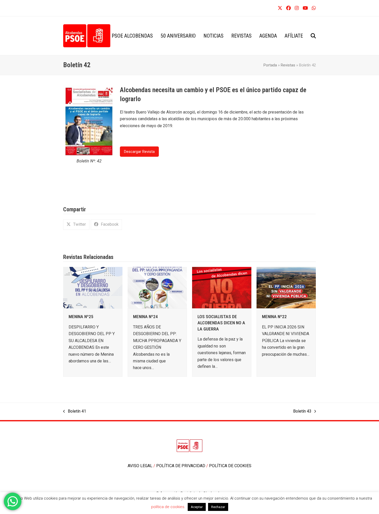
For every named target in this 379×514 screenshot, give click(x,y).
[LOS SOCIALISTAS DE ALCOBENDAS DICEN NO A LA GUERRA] (221, 287)
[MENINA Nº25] (92, 287)
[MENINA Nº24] (157, 287)
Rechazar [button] (218, 507)
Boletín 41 (74, 412)
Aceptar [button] (197, 507)
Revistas (288, 65)
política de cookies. (168, 506)
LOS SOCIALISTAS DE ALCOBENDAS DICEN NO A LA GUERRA (221, 322)
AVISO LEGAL (140, 465)
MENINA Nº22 (274, 316)
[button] (313, 35)
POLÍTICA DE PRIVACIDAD (181, 465)
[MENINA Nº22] (286, 287)
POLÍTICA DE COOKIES (230, 465)
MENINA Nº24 (145, 316)
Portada (270, 65)
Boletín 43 (302, 412)
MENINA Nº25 (81, 316)
